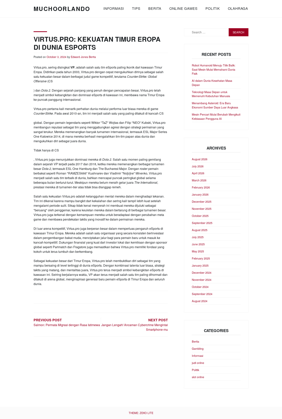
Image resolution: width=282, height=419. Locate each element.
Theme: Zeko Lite (141, 413)
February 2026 (201, 187)
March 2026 (199, 180)
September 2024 (202, 294)
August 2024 (199, 301)
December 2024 (201, 272)
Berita (154, 8)
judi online (198, 363)
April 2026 (198, 173)
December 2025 (201, 201)
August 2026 (199, 159)
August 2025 (199, 230)
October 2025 (200, 216)
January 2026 (200, 194)
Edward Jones (79, 57)
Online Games (183, 8)
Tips (136, 8)
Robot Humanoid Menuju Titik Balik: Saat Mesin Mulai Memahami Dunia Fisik (213, 69)
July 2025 (198, 237)
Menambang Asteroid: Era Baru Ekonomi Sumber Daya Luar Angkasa (215, 105)
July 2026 (198, 166)
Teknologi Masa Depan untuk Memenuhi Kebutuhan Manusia (211, 94)
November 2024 (201, 280)
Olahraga (238, 8)
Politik (212, 8)
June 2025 (198, 244)
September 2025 (202, 223)
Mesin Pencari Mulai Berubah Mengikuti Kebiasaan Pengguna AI (216, 116)
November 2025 (201, 209)
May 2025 (198, 251)
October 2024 (200, 287)
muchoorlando (62, 8)
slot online (198, 377)
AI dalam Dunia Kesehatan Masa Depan (212, 83)
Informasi (113, 8)
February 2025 (201, 258)
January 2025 (200, 265)
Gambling (198, 348)
